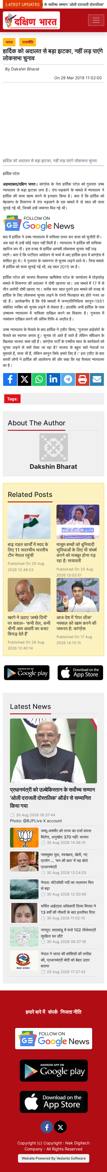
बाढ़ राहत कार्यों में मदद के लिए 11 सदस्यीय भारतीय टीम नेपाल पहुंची (28, 550)
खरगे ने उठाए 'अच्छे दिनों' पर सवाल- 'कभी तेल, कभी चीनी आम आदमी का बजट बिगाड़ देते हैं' (29, 626)
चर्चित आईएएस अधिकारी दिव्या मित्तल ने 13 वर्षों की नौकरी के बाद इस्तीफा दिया (68, 909)
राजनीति (27, 42)
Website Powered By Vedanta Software (54, 1158)
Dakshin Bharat (25, 68)
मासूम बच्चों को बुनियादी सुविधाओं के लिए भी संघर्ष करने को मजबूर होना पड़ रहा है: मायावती (76, 553)
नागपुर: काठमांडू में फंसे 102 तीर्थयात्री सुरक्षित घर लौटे (68, 932)
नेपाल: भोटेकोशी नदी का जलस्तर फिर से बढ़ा (67, 885)
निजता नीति (70, 1012)
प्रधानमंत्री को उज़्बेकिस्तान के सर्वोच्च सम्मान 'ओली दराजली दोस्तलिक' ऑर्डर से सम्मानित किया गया (52, 797)
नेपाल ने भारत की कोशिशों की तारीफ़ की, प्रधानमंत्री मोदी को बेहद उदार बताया (66, 959)
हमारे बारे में (35, 1012)
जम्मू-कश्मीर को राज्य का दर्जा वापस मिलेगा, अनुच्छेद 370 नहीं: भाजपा (66, 833)
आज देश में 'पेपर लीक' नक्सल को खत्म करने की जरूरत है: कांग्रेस (76, 623)
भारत (9, 42)
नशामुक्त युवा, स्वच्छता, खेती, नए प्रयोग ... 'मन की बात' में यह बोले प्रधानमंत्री (64, 860)
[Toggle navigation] (96, 20)
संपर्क (53, 1012)
